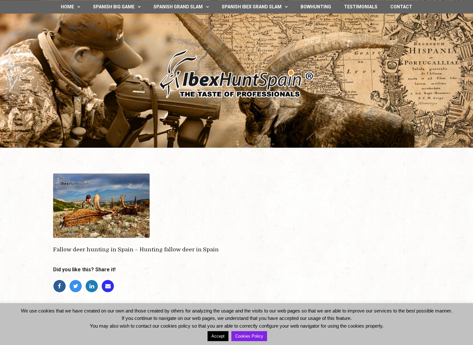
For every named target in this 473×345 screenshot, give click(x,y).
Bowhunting (316, 6)
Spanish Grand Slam (178, 6)
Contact (401, 6)
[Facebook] (61, 286)
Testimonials (360, 6)
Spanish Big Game (113, 6)
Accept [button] (218, 336)
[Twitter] (77, 286)
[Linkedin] (93, 286)
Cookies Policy (249, 336)
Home (67, 6)
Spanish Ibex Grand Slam (252, 6)
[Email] (108, 286)
